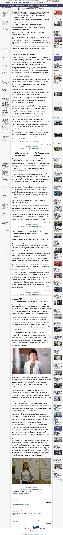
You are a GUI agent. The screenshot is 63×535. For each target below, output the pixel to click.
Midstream (4, 225)
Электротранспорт (5, 87)
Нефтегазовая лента (20, 17)
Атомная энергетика (5, 197)
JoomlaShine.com (30, 534)
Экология (3, 16)
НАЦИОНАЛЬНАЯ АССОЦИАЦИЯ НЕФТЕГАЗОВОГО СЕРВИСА (31, 528)
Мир (8, 100)
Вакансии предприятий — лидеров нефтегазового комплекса (35, 19)
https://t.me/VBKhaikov (40, 15)
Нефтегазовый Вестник (33, 148)
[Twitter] (32, 146)
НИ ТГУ (49, 485)
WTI (55, 1)
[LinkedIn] (30, 146)
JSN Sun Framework (40, 534)
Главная (14, 17)
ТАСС (50, 222)
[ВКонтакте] (27, 146)
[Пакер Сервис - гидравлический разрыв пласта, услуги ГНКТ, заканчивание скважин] (31, 8)
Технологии (28, 17)
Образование (4, 188)
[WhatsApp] (36, 146)
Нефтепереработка (5, 31)
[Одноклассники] (29, 146)
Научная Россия (47, 144)
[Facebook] (25, 146)
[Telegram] (34, 146)
